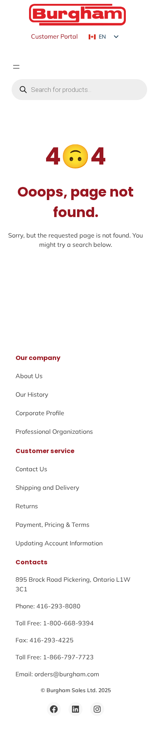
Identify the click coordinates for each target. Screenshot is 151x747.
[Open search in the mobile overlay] (79, 89)
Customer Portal (54, 36)
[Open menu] (16, 66)
